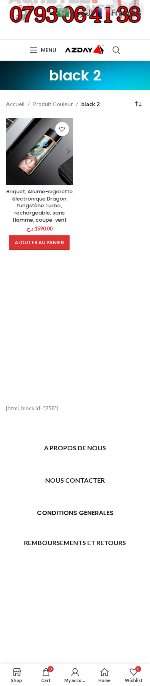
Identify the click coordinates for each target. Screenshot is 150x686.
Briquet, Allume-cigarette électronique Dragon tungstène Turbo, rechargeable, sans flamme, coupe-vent (39, 205)
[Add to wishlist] (62, 129)
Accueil (15, 103)
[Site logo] (84, 49)
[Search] (116, 50)
